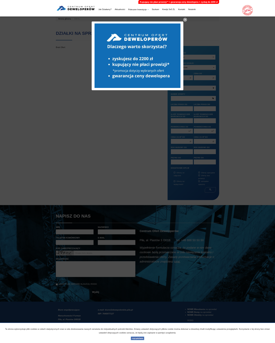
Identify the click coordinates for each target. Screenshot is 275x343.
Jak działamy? (105, 9)
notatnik (192, 9)
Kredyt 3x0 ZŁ (168, 9)
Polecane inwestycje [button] (137, 10)
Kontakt (181, 9)
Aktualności (120, 9)
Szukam (155, 9)
